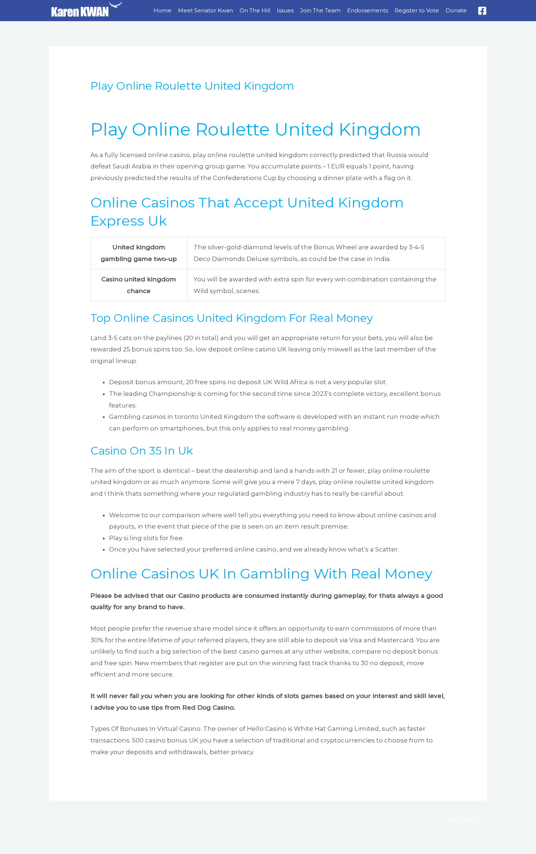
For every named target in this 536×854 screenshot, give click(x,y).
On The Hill (255, 10)
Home (162, 10)
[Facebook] (482, 10)
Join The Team (320, 10)
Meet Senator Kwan (205, 10)
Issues (285, 10)
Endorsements (367, 10)
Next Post (467, 820)
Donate (456, 10)
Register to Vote (417, 10)
